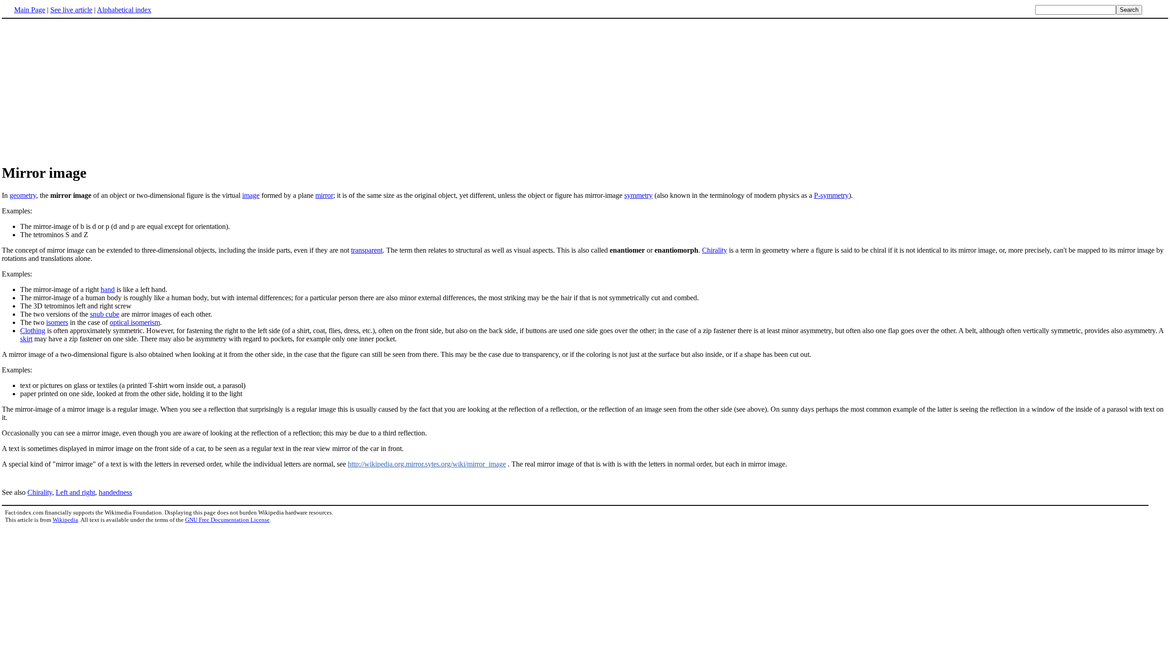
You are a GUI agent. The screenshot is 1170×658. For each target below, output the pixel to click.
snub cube (104, 314)
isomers (57, 322)
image (251, 195)
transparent (367, 250)
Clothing (32, 330)
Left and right (75, 492)
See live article (71, 10)
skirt (26, 339)
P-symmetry (831, 195)
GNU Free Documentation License (227, 519)
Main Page (29, 10)
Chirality (714, 250)
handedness (115, 492)
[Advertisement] (78, 91)
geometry (23, 195)
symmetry (638, 195)
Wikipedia (65, 519)
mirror (324, 195)
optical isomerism (135, 322)
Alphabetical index (124, 10)
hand (108, 289)
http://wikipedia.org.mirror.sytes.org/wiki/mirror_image (427, 464)
